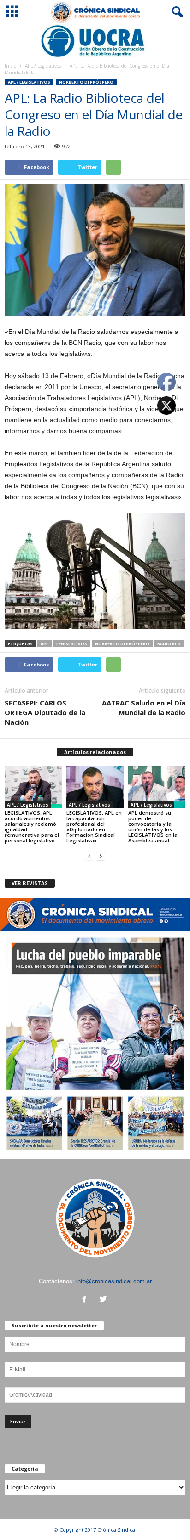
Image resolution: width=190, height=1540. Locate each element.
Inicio (10, 65)
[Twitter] (104, 1300)
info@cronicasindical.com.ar (114, 1281)
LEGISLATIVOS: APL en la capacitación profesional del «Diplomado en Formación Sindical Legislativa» (94, 826)
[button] (176, 12)
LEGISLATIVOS (71, 644)
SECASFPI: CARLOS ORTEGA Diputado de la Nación (45, 712)
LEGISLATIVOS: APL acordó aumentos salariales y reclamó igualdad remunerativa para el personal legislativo (32, 826)
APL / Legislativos (43, 65)
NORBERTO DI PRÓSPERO (86, 82)
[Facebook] (86, 1300)
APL (44, 644)
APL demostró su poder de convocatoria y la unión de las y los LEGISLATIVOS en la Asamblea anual (153, 826)
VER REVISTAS (30, 883)
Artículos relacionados (95, 752)
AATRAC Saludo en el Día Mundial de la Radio (143, 707)
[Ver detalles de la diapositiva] (95, 41)
